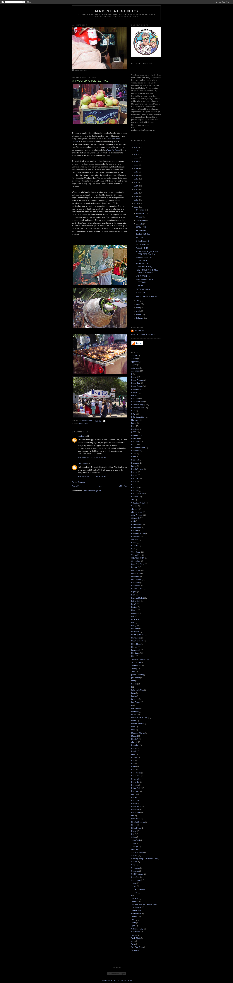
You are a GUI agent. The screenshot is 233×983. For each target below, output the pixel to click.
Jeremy (134, 668)
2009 (136, 203)
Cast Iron (134, 491)
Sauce (133, 843)
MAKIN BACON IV (143, 276)
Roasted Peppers (138, 822)
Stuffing (134, 892)
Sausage (134, 846)
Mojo (133, 727)
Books (133, 454)
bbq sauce (135, 420)
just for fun (135, 678)
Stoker (133, 886)
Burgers (134, 472)
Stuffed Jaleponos (138, 889)
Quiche (134, 794)
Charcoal (134, 497)
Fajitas (134, 592)
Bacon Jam (135, 383)
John (133, 672)
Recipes (134, 803)
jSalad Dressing (137, 675)
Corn (133, 549)
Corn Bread (135, 552)
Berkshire (135, 438)
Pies (133, 764)
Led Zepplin (135, 702)
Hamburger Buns (137, 635)
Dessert (134, 567)
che (132, 500)
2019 (136, 168)
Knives (134, 684)
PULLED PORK (142, 248)
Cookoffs (134, 546)
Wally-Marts (136, 938)
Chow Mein (135, 537)
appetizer (134, 362)
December (140, 210)
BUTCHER (135, 478)
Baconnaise (136, 389)
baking (133, 395)
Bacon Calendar (137, 380)
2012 (136, 193)
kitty (133, 681)
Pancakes (135, 745)
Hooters (134, 647)
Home (100, 486)
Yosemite (135, 950)
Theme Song (136, 910)
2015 (136, 182)
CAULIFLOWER (137, 494)
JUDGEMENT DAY (143, 245)
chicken (134, 509)
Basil (133, 411)
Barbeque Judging (138, 405)
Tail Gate (134, 899)
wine (133, 941)
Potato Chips (136, 779)
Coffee (133, 543)
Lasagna (134, 699)
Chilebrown (82, 464)
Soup (133, 865)
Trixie (133, 923)
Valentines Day (137, 929)
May (138, 308)
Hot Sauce (135, 653)
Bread (133, 457)
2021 (136, 161)
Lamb (133, 693)
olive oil (134, 742)
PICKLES (139, 238)
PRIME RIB (140, 293)
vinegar (134, 935)
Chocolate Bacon (138, 533)
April (138, 311)
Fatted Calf (135, 601)
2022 (136, 158)
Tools (133, 920)
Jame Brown (136, 665)
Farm (133, 595)
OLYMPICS (140, 286)
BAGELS (134, 392)
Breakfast (135, 460)
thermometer (136, 913)
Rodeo (133, 825)
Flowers (134, 610)
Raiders (134, 797)
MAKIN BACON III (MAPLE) (147, 296)
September (140, 220)
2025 (136, 147)
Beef (133, 426)
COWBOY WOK (137, 558)
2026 (136, 144)
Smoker (134, 856)
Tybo (133, 926)
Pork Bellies (136, 773)
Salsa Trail (135, 840)
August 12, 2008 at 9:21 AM (92, 476)
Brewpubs (135, 463)
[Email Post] (104, 421)
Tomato (134, 917)
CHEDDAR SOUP (138, 503)
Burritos (134, 475)
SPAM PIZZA (141, 231)
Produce (134, 785)
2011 (136, 196)
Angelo (134, 359)
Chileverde (135, 518)
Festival (134, 607)
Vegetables (135, 932)
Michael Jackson (138, 724)
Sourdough (135, 868)
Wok (133, 944)
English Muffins (137, 589)
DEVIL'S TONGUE (143, 234)
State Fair (135, 877)
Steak (133, 883)
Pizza (133, 767)
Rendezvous (136, 807)
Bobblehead (136, 451)
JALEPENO (136, 662)
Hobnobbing (136, 644)
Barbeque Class (137, 402)
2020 (136, 165)
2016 (136, 179)
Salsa (133, 837)
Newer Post (76, 486)
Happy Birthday (137, 641)
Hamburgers (136, 638)
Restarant (135, 810)
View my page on (116, 980)
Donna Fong (136, 573)
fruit (132, 616)
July (138, 301)
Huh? (133, 656)
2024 (136, 151)
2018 (136, 172)
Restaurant (135, 813)
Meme (133, 721)
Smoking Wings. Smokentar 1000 (144, 859)
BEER (133, 432)
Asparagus (135, 371)
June (138, 304)
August (139, 224)
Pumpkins (135, 791)
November (140, 213)
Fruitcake (135, 619)
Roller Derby (136, 828)
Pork (133, 770)
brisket (134, 466)
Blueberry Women (138, 448)
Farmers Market (137, 598)
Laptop (134, 696)
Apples (134, 365)
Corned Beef (136, 555)
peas (133, 754)
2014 (136, 186)
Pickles (134, 757)
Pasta (133, 748)
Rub (132, 834)
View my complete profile (143, 334)
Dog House (135, 570)
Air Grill (134, 356)
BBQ (133, 414)
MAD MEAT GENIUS (116, 11)
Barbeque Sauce (137, 408)
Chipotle (134, 530)
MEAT (133, 714)
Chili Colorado (136, 524)
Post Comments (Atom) (92, 491)
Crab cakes (135, 561)
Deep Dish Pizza (137, 564)
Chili (133, 521)
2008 (136, 207)
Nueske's (134, 739)
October (139, 217)
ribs (132, 816)
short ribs (135, 849)
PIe (132, 761)
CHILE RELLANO (142, 241)
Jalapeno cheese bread (140, 659)
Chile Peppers (136, 515)
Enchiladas (135, 586)
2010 (136, 200)
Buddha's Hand (137, 469)
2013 (136, 189)
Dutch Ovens (136, 579)
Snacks (134, 862)
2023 (136, 154)
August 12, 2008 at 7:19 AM (92, 457)
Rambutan (135, 800)
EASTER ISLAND (143, 289)
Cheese (134, 506)
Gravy (133, 626)
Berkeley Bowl (137, 435)
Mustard (134, 736)
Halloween (135, 632)
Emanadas (135, 583)
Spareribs (135, 871)
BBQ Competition (138, 417)
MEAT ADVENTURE (139, 718)
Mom (133, 730)
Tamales (134, 902)
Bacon (133, 377)
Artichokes (135, 368)
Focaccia (134, 613)
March (139, 315)
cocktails (134, 540)
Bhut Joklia (135, 442)
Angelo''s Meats (113, 150)
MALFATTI (135, 708)
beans (133, 423)
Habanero (135, 629)
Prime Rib (135, 782)
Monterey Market (138, 733)
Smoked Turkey (137, 853)
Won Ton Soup (137, 947)
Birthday (134, 444)
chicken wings (136, 512)
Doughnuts (135, 577)
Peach (133, 751)
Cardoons (135, 488)
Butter (133, 481)
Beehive (134, 429)
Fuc (132, 622)
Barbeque (83, 423)
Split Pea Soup (137, 874)
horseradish (135, 650)
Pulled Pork (135, 788)
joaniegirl (81, 436)
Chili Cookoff (136, 527)
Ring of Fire (135, 819)
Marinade (134, 711)
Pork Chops (136, 776)
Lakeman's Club (137, 690)
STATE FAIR (141, 227)
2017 (136, 175)
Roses (133, 831)
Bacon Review (137, 386)
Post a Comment (78, 482)
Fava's (133, 604)
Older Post (123, 486)
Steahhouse (136, 880)
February (140, 318)
